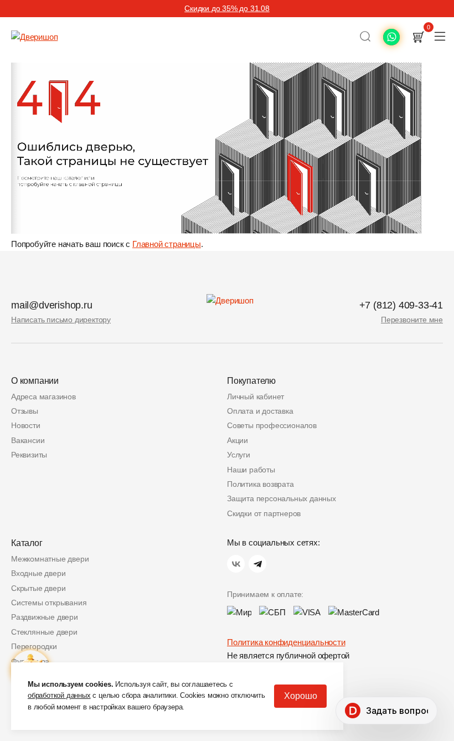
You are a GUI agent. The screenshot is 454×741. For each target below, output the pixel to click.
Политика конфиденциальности (286, 642)
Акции (237, 440)
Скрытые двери (38, 588)
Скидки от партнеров (264, 513)
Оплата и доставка (260, 410)
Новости (25, 425)
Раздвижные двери (44, 617)
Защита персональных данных (281, 498)
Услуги (238, 454)
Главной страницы (166, 244)
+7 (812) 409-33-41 (401, 305)
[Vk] (236, 564)
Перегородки (34, 646)
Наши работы (251, 469)
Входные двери (38, 573)
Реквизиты (29, 454)
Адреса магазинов (43, 396)
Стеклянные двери (44, 631)
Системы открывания (48, 602)
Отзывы (24, 410)
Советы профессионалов (272, 425)
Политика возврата (260, 484)
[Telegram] (257, 564)
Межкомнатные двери (50, 558)
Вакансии (27, 440)
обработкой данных (59, 695)
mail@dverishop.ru (51, 305)
